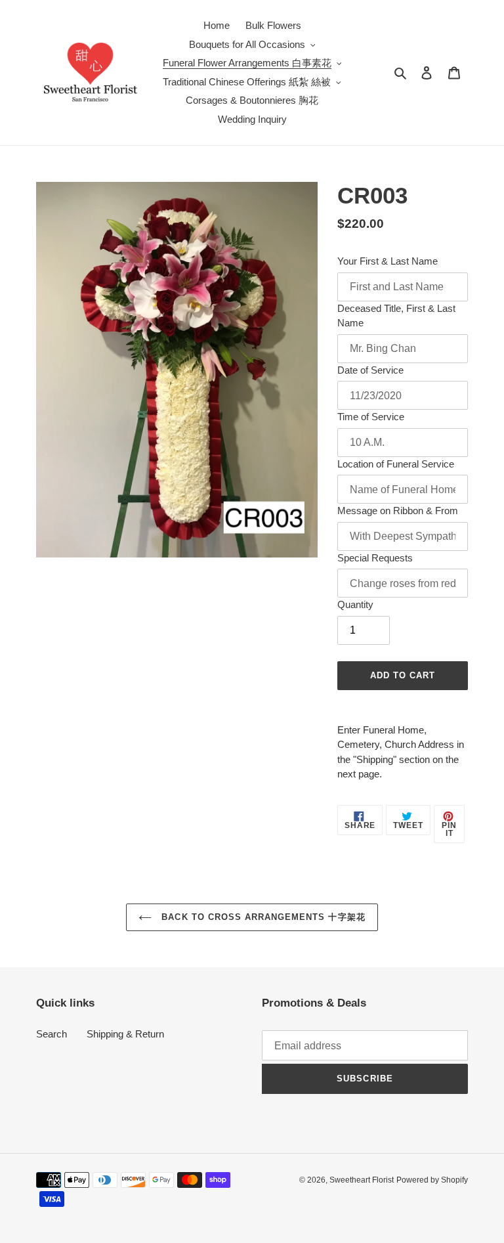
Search (51, 1033)
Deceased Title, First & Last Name (396, 316)
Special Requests (375, 557)
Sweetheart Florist (361, 1180)
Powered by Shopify (432, 1180)
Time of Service (370, 416)
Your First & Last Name (387, 261)
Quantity (355, 604)
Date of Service (370, 370)
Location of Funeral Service (395, 463)
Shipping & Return (125, 1033)
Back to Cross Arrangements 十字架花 (261, 917)
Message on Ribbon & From (397, 510)
